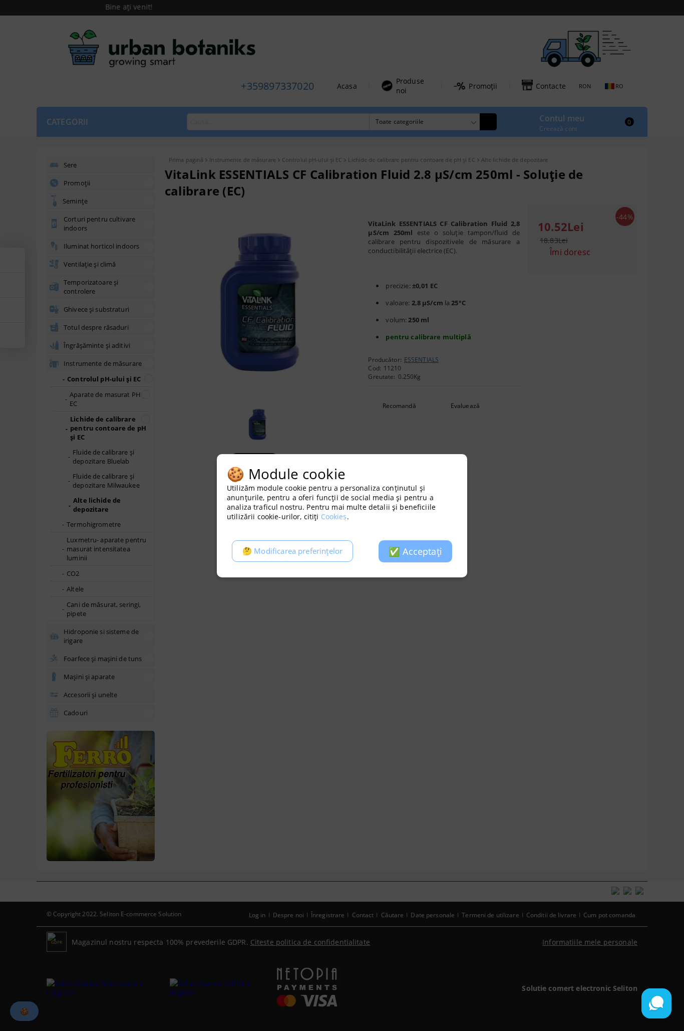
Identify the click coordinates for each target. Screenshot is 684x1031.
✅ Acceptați (415, 551)
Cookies (334, 516)
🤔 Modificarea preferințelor (292, 551)
